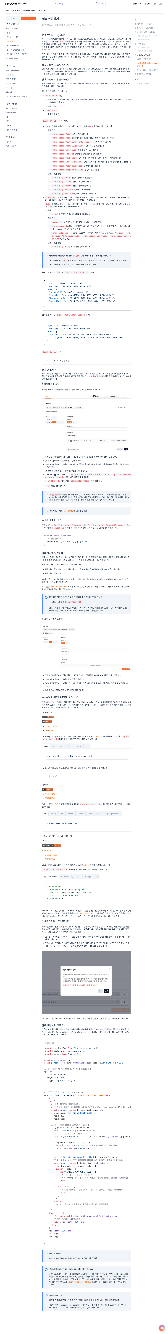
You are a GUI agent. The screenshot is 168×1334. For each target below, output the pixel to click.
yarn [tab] (54, 746)
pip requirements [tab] (113, 814)
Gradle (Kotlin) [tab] (67, 876)
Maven (87, 865)
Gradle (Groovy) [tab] (84, 876)
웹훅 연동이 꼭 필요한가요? (144, 28)
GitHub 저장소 (51, 726)
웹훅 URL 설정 (140, 44)
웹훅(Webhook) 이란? (143, 24)
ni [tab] (86, 746)
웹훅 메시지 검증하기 (142, 55)
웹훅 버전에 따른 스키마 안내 (145, 32)
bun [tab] (71, 746)
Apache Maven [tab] (50, 876)
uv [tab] (45, 814)
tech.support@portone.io (80, 1282)
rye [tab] (62, 814)
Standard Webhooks (58, 586)
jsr (100, 736)
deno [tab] (79, 746)
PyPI (56, 804)
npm (95, 736)
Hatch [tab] (90, 814)
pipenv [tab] (70, 814)
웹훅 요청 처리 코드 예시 (143, 74)
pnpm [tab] (62, 746)
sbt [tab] (96, 876)
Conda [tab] (80, 814)
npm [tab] (46, 746)
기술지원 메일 (68, 511)
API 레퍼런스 (50, 730)
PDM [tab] (99, 814)
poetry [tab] (53, 814)
